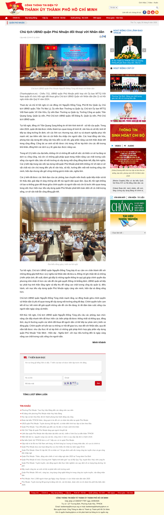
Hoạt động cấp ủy (123, 68)
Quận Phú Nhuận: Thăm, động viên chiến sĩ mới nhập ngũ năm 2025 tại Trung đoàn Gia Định (56, 456)
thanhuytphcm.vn (71, 512)
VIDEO (118, 146)
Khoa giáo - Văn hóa (114, 18)
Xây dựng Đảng (31, 18)
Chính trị (16, 18)
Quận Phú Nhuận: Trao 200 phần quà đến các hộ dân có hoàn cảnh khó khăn (50, 427)
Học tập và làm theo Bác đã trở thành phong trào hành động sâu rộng (47, 417)
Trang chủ (35, 493)
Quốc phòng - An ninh (79, 18)
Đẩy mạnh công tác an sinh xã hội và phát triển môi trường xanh (46, 469)
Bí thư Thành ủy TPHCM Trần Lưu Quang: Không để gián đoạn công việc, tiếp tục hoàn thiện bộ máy (128, 62)
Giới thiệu (142, 3)
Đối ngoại (97, 18)
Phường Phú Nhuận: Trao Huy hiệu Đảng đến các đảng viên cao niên (47, 410)
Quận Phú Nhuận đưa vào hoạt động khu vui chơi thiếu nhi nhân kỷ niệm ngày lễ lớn (53, 447)
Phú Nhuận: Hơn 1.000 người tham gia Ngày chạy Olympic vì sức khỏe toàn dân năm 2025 (56, 479)
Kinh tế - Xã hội (59, 18)
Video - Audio (153, 3)
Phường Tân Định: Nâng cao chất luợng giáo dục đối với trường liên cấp (127, 97)
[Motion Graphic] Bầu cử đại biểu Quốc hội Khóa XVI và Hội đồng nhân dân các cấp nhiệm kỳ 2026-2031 (128, 182)
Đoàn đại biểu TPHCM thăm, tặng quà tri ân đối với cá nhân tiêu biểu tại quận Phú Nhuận (55, 420)
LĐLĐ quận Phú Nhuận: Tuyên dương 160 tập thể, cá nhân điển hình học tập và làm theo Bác (57, 424)
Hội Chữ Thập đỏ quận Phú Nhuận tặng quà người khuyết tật (44, 430)
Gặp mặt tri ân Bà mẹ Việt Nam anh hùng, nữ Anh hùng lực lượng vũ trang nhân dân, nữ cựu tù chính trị (61, 444)
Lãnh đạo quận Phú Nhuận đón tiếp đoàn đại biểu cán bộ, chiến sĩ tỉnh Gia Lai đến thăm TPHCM (57, 434)
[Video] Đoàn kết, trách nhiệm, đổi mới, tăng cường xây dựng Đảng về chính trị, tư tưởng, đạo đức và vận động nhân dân (128, 189)
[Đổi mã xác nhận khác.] (77, 383)
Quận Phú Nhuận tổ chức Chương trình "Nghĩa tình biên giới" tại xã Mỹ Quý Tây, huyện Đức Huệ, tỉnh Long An (63, 460)
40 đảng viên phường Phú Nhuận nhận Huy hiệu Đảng (42, 414)
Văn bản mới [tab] (119, 197)
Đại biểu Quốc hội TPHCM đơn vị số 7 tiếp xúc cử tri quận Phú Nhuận (48, 440)
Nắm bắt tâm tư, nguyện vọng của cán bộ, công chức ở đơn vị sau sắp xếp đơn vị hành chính (57, 437)
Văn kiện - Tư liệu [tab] (136, 197)
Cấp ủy (45, 18)
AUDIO (131, 146)
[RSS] (157, 12)
